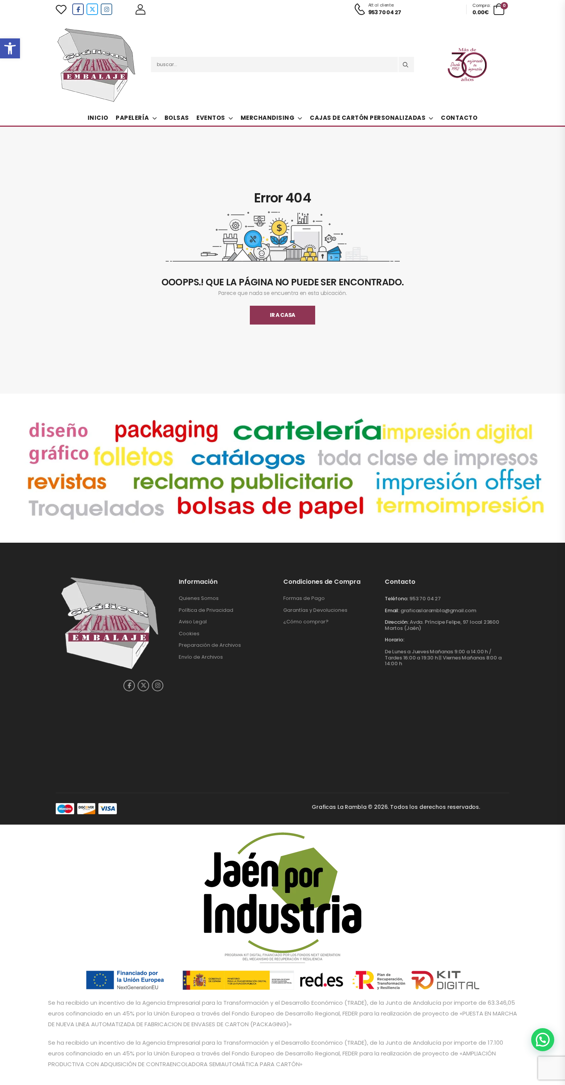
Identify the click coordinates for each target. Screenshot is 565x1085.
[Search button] (406, 64)
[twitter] (92, 9)
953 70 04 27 (425, 598)
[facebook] (78, 9)
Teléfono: (396, 598)
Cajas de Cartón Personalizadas (367, 118)
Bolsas (177, 118)
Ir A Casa (282, 315)
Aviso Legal (193, 621)
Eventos (210, 118)
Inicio (98, 118)
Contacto (459, 118)
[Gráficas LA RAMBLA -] (97, 64)
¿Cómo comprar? (306, 621)
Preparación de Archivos (210, 645)
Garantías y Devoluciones (315, 610)
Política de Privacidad (206, 610)
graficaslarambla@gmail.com (438, 610)
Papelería (132, 118)
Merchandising (268, 118)
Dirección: (397, 622)
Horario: (394, 640)
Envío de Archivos (201, 657)
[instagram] (106, 9)
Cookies (189, 633)
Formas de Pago (304, 598)
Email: (392, 610)
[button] (10, 48)
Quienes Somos (199, 598)
